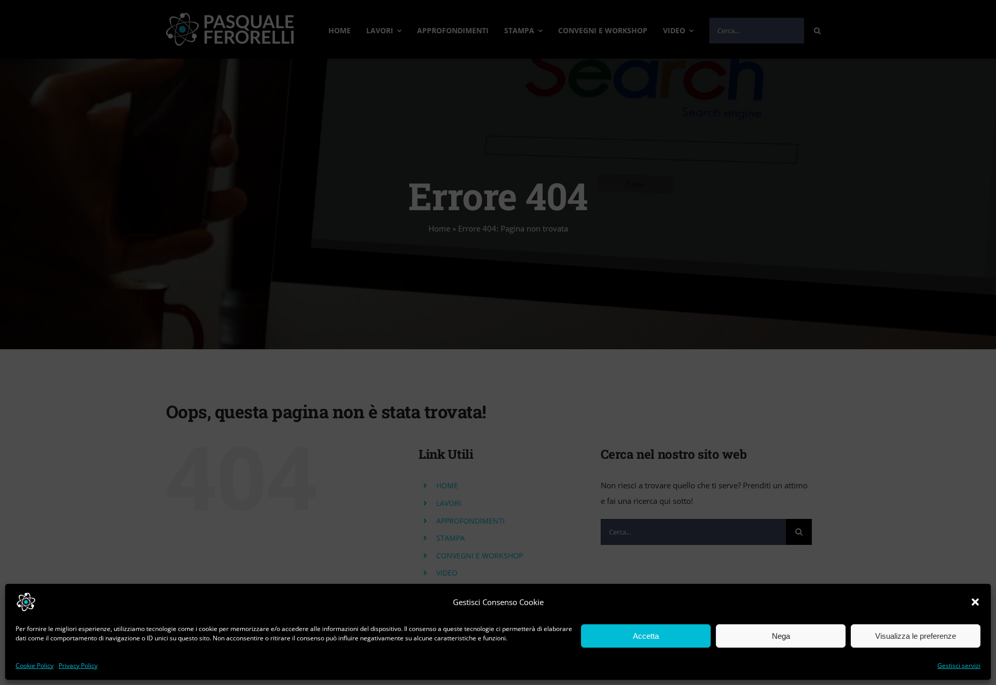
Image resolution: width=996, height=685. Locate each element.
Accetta (646, 636)
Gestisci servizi (958, 665)
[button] (975, 602)
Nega (781, 636)
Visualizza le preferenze (915, 636)
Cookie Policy (34, 665)
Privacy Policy (78, 665)
